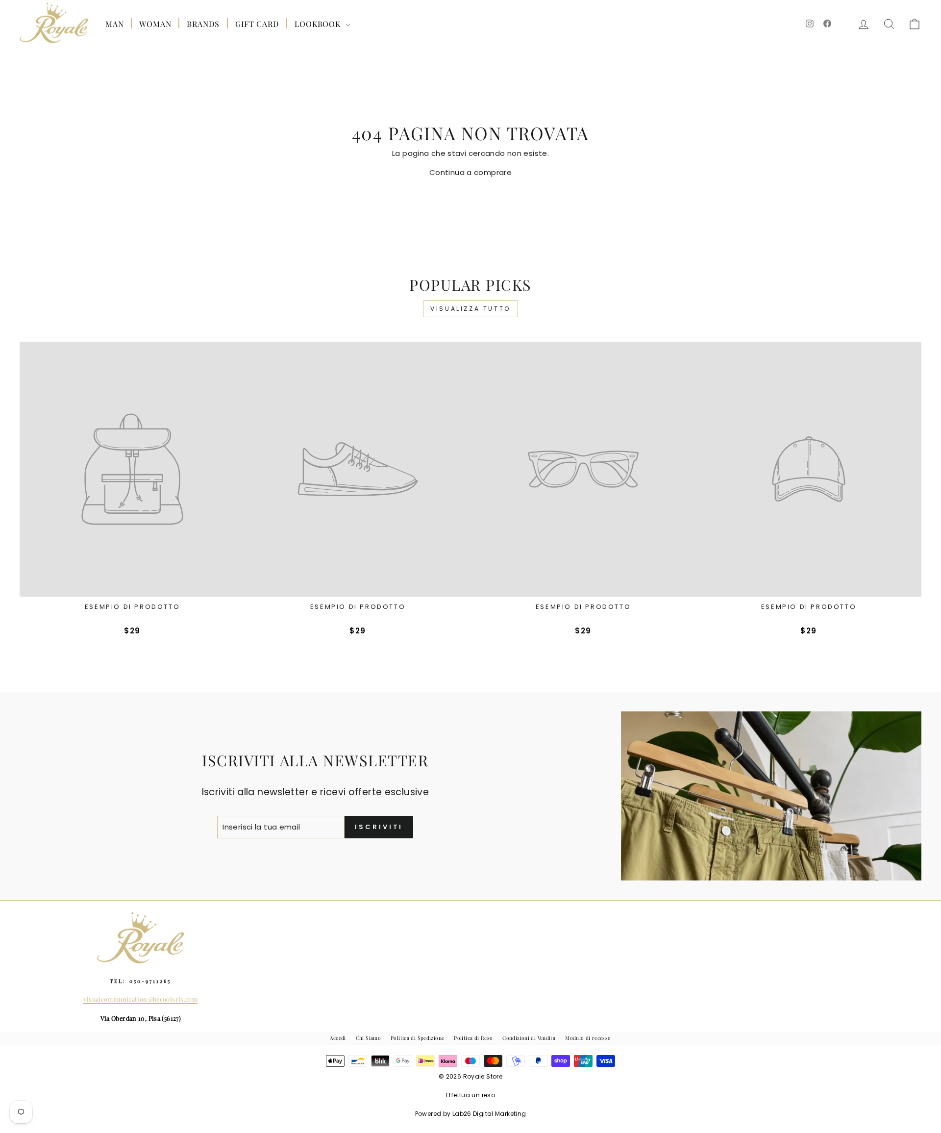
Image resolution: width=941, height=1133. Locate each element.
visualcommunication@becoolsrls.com (140, 999)
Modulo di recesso (588, 1037)
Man (114, 24)
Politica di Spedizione (417, 1037)
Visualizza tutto (470, 308)
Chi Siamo (368, 1037)
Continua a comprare (470, 172)
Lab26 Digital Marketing (489, 1113)
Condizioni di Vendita (528, 1037)
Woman (155, 24)
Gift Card (257, 24)
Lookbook (319, 24)
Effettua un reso (470, 1095)
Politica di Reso (473, 1037)
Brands (203, 24)
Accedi (338, 1037)
